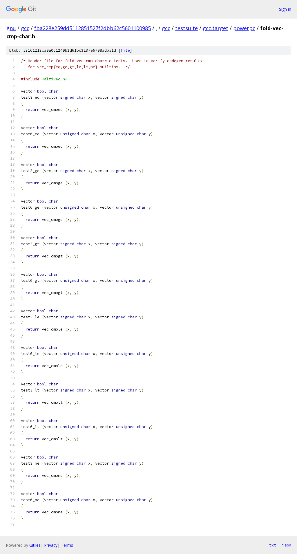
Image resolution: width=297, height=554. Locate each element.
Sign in (285, 9)
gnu (11, 28)
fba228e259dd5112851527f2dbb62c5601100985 (92, 28)
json (286, 545)
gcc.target (215, 28)
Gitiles (35, 545)
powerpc (244, 28)
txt (272, 545)
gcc (25, 28)
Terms (67, 545)
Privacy (50, 545)
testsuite (186, 28)
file (125, 50)
